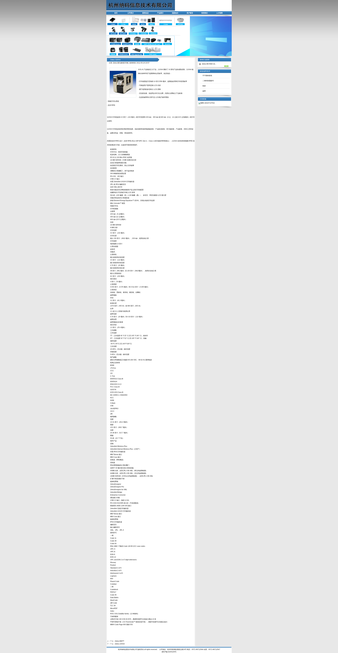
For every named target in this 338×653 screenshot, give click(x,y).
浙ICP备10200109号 (169, 652)
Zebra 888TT (119, 641)
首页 (116, 13)
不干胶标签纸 (207, 75)
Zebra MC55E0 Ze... (209, 64)
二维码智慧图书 (208, 81)
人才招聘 (219, 13)
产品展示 (160, 13)
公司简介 (131, 13)
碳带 (204, 91)
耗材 (204, 86)
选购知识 (175, 13)
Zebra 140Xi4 (120, 644)
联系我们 (204, 13)
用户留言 (190, 13)
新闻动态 (145, 13)
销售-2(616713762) (208, 103)
